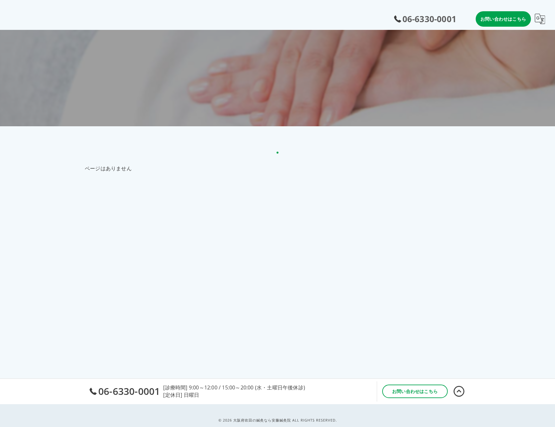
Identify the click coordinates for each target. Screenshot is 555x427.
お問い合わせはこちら (503, 19)
